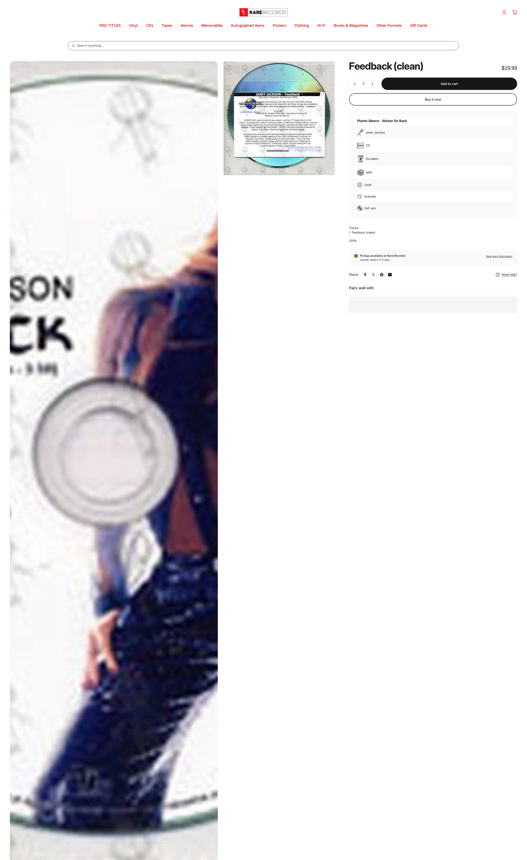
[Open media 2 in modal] (279, 118)
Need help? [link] (509, 274)
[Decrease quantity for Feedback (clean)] (354, 84)
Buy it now (433, 99)
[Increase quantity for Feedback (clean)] (373, 84)
